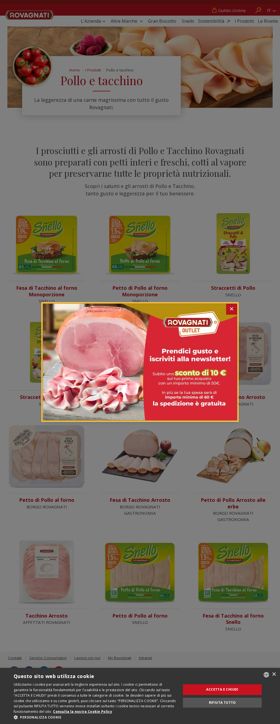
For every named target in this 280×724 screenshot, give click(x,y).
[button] (95, 717)
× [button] (274, 674)
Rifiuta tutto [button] (222, 702)
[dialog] (140, 696)
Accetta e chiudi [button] (222, 689)
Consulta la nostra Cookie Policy (82, 711)
